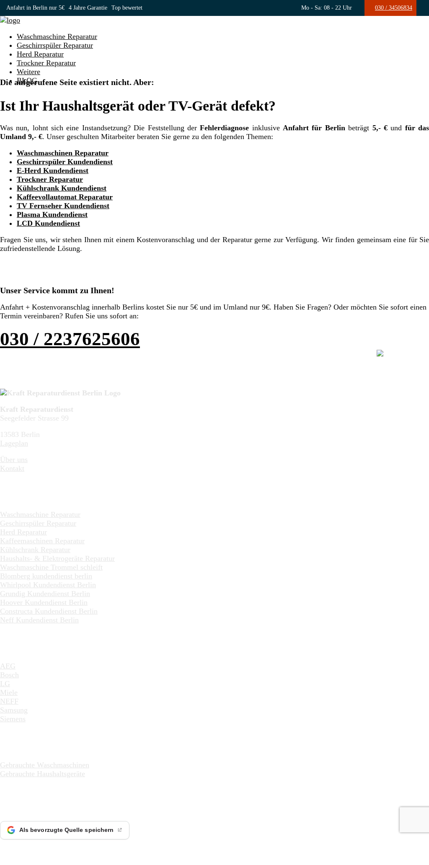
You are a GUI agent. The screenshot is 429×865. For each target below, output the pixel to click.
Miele (9, 692)
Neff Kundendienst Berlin (39, 620)
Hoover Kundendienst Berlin (44, 602)
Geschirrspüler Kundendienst (65, 162)
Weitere (28, 71)
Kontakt (12, 468)
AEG (8, 666)
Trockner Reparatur (46, 63)
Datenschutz (194, 849)
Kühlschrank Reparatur (35, 549)
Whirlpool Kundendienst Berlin (48, 585)
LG (5, 683)
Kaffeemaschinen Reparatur (42, 541)
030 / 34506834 (393, 8)
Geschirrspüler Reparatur (55, 45)
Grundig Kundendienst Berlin (45, 593)
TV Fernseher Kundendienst (63, 205)
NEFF (9, 701)
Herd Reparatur (40, 54)
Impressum (156, 849)
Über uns (14, 459)
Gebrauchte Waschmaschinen (44, 765)
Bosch (9, 675)
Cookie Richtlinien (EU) (249, 849)
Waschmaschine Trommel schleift (51, 567)
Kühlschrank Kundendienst (61, 188)
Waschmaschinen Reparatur (63, 153)
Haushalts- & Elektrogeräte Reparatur (57, 558)
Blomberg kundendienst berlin (46, 576)
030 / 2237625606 (70, 338)
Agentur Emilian (112, 849)
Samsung (14, 710)
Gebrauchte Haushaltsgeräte (42, 773)
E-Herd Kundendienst (52, 170)
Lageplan (14, 443)
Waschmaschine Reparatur (57, 36)
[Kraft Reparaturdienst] (10, 20)
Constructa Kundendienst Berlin (49, 611)
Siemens (13, 719)
